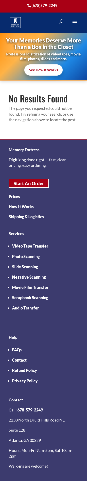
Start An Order (29, 183)
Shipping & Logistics (26, 216)
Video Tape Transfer (30, 246)
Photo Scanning (26, 256)
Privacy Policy (25, 380)
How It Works (21, 206)
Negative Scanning (29, 277)
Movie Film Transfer (30, 287)
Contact (19, 360)
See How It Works (43, 70)
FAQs (17, 349)
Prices (14, 196)
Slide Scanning (25, 266)
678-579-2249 (30, 409)
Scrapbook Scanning (30, 297)
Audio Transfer (25, 307)
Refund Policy (24, 370)
